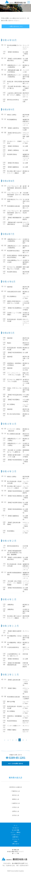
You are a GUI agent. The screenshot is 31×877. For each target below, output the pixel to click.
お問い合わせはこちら (16, 26)
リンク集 (16, 853)
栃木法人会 (15, 795)
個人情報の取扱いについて (16, 851)
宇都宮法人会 (16, 791)
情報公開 (16, 850)
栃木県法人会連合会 (15, 787)
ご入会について (15, 834)
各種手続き (15, 837)
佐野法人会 (15, 811)
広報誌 (15, 841)
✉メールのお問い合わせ (15, 763)
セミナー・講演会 (15, 832)
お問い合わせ (15, 844)
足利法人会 (15, 815)
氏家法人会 (15, 807)
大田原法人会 (16, 803)
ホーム (15, 825)
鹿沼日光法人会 (16, 859)
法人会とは (15, 828)
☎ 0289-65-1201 (15, 758)
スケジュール (15, 839)
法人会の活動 (15, 830)
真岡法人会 (15, 799)
